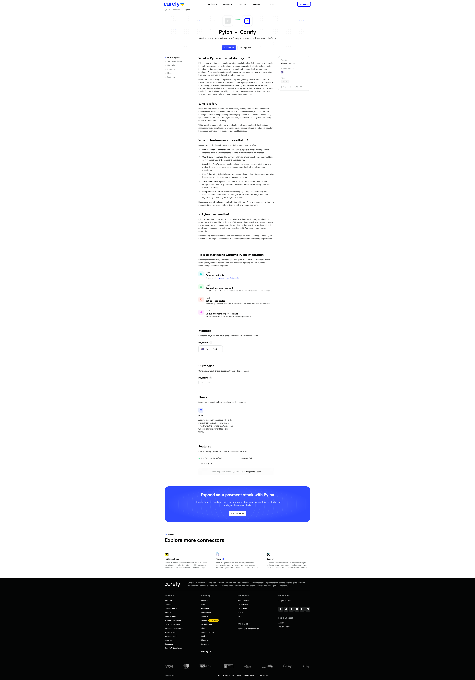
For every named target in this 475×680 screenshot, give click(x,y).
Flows (169, 73)
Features (171, 77)
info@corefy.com (253, 472)
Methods (171, 65)
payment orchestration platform (230, 278)
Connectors (176, 10)
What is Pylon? (173, 57)
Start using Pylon (174, 61)
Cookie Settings (263, 675)
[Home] (166, 10)
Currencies (171, 69)
